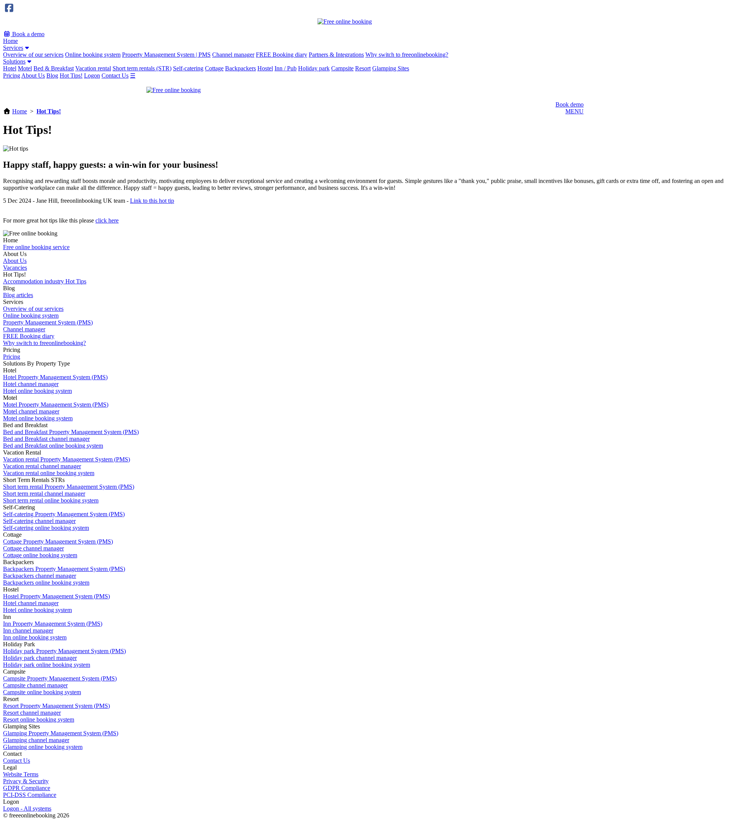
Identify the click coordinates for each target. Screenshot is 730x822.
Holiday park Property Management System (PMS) (64, 651)
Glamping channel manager (36, 740)
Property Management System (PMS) (48, 322)
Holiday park (314, 68)
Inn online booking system (35, 637)
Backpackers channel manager (39, 575)
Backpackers (240, 68)
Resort (363, 68)
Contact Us (115, 75)
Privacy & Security (26, 781)
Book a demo (27, 34)
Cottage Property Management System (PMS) (58, 541)
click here (107, 220)
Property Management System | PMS (166, 54)
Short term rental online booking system (50, 500)
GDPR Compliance (26, 788)
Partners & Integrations (336, 54)
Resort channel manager (32, 712)
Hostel (265, 68)
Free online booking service (36, 247)
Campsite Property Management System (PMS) (60, 678)
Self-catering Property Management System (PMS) (64, 514)
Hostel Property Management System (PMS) (56, 596)
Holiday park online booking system (46, 664)
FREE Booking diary (281, 54)
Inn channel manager (28, 630)
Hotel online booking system (37, 391)
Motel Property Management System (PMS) (55, 404)
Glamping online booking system (43, 747)
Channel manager (233, 54)
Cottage (214, 68)
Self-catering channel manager (39, 521)
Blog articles (18, 295)
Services (13, 48)
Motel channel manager (31, 411)
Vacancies (15, 267)
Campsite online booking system (42, 692)
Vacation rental (93, 68)
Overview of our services (33, 54)
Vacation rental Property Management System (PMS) (66, 459)
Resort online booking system (38, 719)
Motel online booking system (38, 418)
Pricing (11, 75)
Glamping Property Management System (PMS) (60, 733)
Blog (52, 75)
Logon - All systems (27, 808)
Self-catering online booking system (46, 528)
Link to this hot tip (152, 200)
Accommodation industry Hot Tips (44, 281)
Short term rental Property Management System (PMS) (68, 486)
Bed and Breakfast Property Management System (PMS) (71, 432)
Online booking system (93, 54)
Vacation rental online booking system (48, 473)
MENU (574, 111)
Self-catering (188, 68)
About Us (33, 75)
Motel (25, 68)
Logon (92, 75)
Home (10, 41)
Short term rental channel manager (44, 493)
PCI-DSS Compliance (29, 795)
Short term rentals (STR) (142, 68)
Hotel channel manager (31, 384)
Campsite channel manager (35, 685)
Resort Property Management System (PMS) (56, 706)
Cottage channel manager (33, 548)
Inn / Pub (286, 68)
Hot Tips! (71, 75)
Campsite (342, 68)
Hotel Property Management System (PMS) (55, 377)
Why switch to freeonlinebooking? (406, 54)
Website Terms (20, 774)
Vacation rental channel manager (42, 466)
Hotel (9, 68)
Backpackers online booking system (46, 582)
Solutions (14, 61)
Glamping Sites (390, 68)
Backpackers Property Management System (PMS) (64, 569)
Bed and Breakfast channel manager (46, 439)
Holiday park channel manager (40, 658)
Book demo (569, 104)
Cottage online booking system (40, 555)
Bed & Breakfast (53, 68)
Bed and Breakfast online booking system (53, 445)
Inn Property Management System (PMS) (52, 623)
